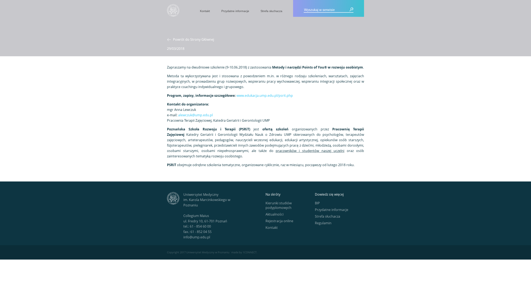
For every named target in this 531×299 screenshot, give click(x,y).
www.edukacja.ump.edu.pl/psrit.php (264, 95)
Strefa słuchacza (271, 11)
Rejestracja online (279, 221)
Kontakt (205, 11)
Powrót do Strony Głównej (193, 39)
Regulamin (323, 223)
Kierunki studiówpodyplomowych (279, 205)
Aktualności (275, 214)
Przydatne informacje (235, 11)
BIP (317, 203)
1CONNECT (250, 252)
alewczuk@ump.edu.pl (195, 115)
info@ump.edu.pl (196, 237)
